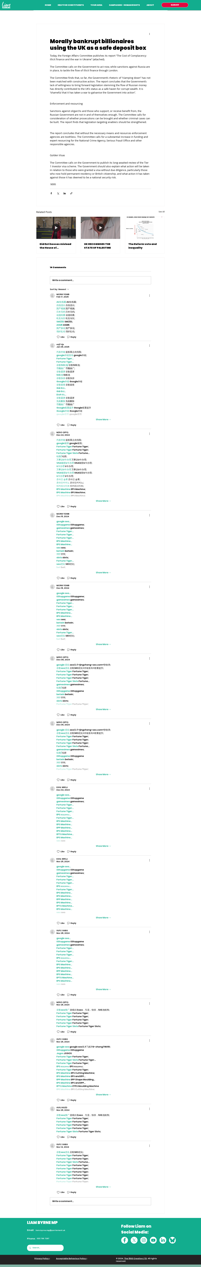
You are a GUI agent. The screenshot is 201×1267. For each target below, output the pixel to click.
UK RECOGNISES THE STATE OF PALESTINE (97, 245)
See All (162, 211)
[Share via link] (71, 193)
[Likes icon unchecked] (58, 337)
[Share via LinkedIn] (64, 193)
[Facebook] (124, 1240)
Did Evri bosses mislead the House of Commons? (55, 246)
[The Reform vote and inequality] (145, 228)
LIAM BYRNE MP (42, 1222)
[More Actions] (149, 295)
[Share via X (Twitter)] (58, 193)
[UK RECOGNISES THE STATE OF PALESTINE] (100, 228)
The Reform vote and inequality (142, 245)
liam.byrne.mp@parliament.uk (50, 1230)
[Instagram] (143, 1240)
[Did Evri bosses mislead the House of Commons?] (56, 228)
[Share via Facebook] (51, 193)
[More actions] (149, 34)
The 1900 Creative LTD (135, 1258)
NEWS (53, 184)
